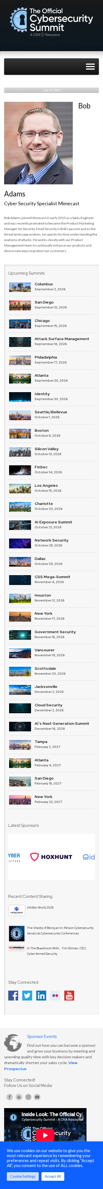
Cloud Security (48, 705)
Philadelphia (46, 357)
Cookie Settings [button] (22, 1176)
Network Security (51, 540)
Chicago (42, 320)
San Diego (44, 302)
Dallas (40, 558)
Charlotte (44, 503)
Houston (43, 595)
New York (43, 613)
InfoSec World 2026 (40, 907)
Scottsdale (45, 668)
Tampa (41, 741)
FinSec (41, 466)
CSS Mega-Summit (52, 576)
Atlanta (41, 375)
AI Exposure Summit (53, 522)
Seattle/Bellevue (51, 411)
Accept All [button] (53, 1176)
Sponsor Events (42, 1036)
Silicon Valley (47, 448)
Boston (42, 430)
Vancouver (45, 649)
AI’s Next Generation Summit (62, 723)
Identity (42, 393)
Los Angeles (46, 485)
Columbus (44, 283)
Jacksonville (46, 686)
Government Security (55, 631)
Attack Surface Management (62, 338)
